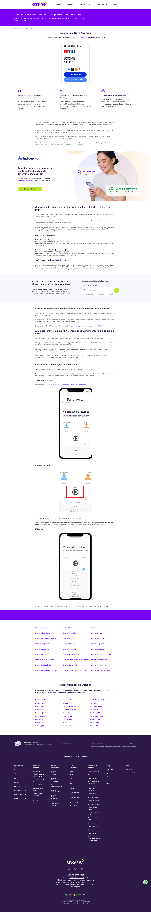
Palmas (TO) (94, 726)
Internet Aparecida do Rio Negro (46, 638)
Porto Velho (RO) (96, 709)
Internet (108, 787)
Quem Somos (129, 769)
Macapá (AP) (39, 706)
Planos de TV (73, 806)
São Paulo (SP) (95, 719)
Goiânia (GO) (39, 726)
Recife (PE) (66, 723)
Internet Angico (68, 638)
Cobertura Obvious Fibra (93, 813)
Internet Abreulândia (42, 633)
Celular (108, 780)
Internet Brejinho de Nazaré (100, 670)
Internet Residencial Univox (56, 785)
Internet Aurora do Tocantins (101, 654)
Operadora (109, 773)
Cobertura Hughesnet (91, 789)
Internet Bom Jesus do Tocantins (46, 670)
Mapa (127, 766)
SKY (15, 778)
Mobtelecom (18, 790)
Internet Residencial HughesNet (54, 796)
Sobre (58, 4)
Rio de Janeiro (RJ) (97, 700)
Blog (116, 4)
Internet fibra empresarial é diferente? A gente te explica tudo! (38, 774)
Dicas (108, 783)
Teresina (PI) (67, 726)
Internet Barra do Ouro (99, 660)
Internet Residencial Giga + (56, 790)
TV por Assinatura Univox (75, 798)
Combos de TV (74, 802)
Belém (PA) (66, 713)
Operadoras (18, 766)
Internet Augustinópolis (71, 654)
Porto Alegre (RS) (96, 706)
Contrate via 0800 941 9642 (75, 80)
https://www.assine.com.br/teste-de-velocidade (85, 326)
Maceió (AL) (39, 703)
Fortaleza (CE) (40, 716)
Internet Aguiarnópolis (43, 628)
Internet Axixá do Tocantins (45, 660)
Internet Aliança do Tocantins (101, 628)
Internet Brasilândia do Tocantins (74, 670)
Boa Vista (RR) (95, 713)
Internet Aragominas (98, 638)
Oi (15, 774)
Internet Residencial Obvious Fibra (55, 779)
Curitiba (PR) (67, 719)
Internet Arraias (41, 654)
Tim (15, 770)
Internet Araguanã (69, 649)
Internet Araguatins (42, 649)
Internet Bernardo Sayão (99, 665)
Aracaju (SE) (94, 723)
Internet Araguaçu (69, 644)
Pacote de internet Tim (38, 780)
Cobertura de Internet (93, 767)
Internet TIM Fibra (93, 771)
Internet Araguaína (97, 644)
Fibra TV (72, 771)
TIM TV (72, 775)
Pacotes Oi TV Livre (38, 785)
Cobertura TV (92, 833)
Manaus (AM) (39, 709)
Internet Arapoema (97, 649)
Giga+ (16, 799)
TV (107, 776)
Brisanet (17, 786)
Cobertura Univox (93, 804)
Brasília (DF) (39, 719)
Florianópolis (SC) (96, 716)
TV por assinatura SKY (75, 782)
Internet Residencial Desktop (54, 803)
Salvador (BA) (40, 713)
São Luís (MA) (67, 700)
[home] (39, 4)
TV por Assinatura (73, 767)
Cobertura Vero (92, 830)
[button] (70, 4)
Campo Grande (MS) (70, 706)
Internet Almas (68, 628)
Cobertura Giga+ (93, 826)
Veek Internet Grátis (37, 801)
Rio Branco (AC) (41, 700)
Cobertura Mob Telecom (92, 818)
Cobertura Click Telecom (92, 808)
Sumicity (17, 782)
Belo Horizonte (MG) (70, 709)
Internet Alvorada (69, 633)
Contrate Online (75, 74)
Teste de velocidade (82, 756)
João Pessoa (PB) (69, 716)
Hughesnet (18, 794)
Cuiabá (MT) (67, 703)
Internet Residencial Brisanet (54, 773)
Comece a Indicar (30, 189)
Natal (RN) (93, 703)
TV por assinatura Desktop (75, 787)
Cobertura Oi (92, 793)
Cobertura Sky (92, 775)
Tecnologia (109, 769)
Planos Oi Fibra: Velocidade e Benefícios (37, 795)
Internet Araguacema (42, 644)
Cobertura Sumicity (94, 823)
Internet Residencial (55, 767)
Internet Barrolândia (70, 665)
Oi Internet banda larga (38, 789)
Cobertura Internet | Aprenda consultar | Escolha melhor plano (94, 839)
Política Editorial (130, 773)
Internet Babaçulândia (43, 665)
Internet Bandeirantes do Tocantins (75, 660)
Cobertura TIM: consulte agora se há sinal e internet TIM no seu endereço (93, 782)
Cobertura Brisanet (94, 797)
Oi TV (71, 778)
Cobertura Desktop (94, 800)
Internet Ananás (96, 633)
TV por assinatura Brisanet (75, 793)
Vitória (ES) (39, 723)
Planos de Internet (36, 767)
